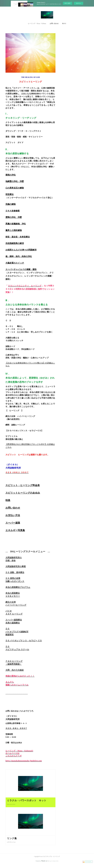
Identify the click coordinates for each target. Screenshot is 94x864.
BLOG (64, 23)
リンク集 (12, 838)
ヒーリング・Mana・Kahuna (37, 23)
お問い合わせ (54, 23)
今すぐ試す (67, 3)
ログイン (78, 3)
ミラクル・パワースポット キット (26, 800)
